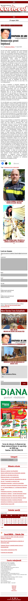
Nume (2, 272)
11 (6, 520)
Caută (2, 381)
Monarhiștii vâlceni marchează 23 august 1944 (14, 363)
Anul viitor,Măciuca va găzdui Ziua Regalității (14, 330)
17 (2, 521)
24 (2, 523)
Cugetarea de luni (8, 167)
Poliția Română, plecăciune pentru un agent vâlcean (14, 202)
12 (11, 520)
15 (22, 520)
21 (18, 521)
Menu (14, 2)
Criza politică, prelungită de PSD (9, 550)
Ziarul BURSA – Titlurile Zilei (14, 534)
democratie (16, 167)
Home (2, 25)
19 (11, 521)
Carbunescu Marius (10, 47)
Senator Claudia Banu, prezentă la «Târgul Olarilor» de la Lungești (14, 241)
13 (15, 520)
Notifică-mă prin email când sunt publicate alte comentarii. (7, 291)
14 (18, 520)
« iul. (2, 527)
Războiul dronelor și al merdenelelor (14, 344)
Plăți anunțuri (14, 590)
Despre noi (14, 585)
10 (2, 520)
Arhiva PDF (14, 587)
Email (2, 278)
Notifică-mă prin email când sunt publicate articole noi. (7, 296)
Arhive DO (14, 588)
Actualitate (7, 25)
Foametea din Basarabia (7, 552)
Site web (2, 283)
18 (6, 521)
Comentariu (3, 257)
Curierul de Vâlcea (16, 599)
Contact (14, 589)
